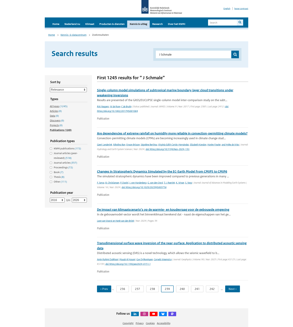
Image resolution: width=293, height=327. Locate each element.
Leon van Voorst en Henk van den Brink (115, 220)
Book (58, 172)
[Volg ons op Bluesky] (163, 314)
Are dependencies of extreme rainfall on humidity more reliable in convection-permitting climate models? (172, 133)
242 (212, 289)
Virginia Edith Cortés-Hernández (173, 144)
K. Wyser (180, 182)
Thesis (59, 176)
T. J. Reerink (169, 182)
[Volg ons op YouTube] (153, 314)
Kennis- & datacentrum (73, 34)
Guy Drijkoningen (144, 259)
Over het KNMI (176, 24)
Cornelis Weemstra (163, 259)
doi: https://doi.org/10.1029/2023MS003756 (144, 187)
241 (197, 289)
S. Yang (188, 182)
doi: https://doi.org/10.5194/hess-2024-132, (168, 149)
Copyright (128, 323)
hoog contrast (241, 8)
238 (152, 289)
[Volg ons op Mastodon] (172, 314)
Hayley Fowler (214, 144)
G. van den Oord (155, 182)
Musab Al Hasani (127, 259)
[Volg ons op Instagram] (144, 314)
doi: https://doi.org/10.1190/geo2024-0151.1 (128, 264)
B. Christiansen (112, 182)
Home (55, 24)
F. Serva (100, 182)
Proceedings (63, 167)
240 (182, 289)
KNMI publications (67, 148)
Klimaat (89, 24)
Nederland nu (72, 24)
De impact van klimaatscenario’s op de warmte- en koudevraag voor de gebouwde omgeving (163, 210)
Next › (233, 289)
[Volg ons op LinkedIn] (135, 314)
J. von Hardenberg (137, 182)
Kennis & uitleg (138, 24)
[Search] (240, 22)
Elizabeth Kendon (198, 144)
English (226, 8)
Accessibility (163, 323)
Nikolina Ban (119, 144)
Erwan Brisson (133, 144)
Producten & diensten (112, 24)
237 (137, 289)
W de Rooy (115, 106)
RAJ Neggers (103, 106)
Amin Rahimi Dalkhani (107, 259)
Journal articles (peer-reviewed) (66, 156)
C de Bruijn (126, 106)
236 (122, 289)
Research (157, 24)
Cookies (150, 323)
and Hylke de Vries (230, 144)
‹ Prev (104, 289)
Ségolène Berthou (149, 144)
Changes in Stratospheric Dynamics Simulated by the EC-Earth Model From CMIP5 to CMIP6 (162, 171)
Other (60, 181)
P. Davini (124, 182)
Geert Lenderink (104, 144)
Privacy (140, 323)
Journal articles (65, 162)
